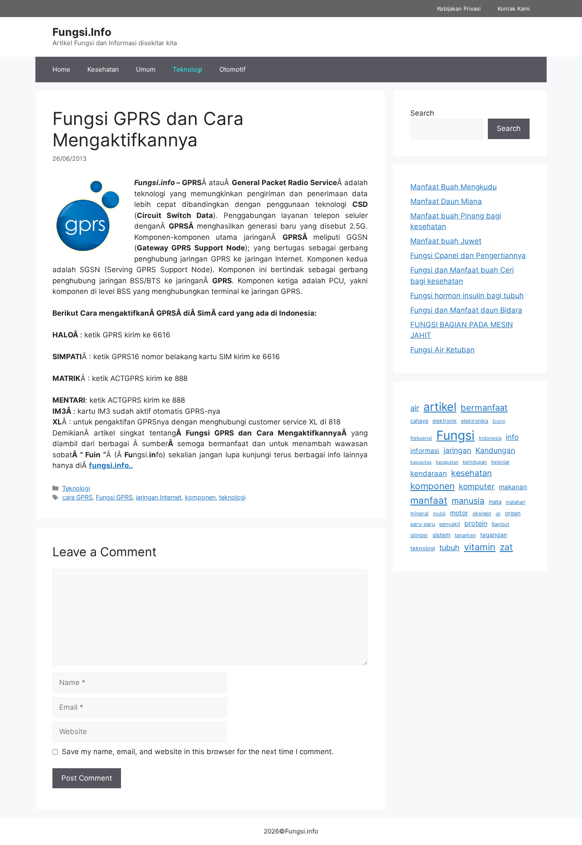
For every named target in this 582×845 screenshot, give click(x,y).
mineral (419, 513)
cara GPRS (77, 497)
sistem (441, 534)
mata (495, 501)
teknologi (232, 497)
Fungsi (455, 435)
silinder (419, 535)
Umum (146, 69)
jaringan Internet (159, 497)
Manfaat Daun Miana (446, 201)
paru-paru (422, 524)
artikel (440, 406)
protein (475, 523)
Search (422, 113)
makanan (513, 487)
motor (459, 513)
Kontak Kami (514, 8)
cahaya (419, 421)
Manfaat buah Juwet (445, 241)
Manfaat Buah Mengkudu (453, 187)
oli (498, 514)
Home (61, 69)
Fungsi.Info (81, 32)
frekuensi (421, 438)
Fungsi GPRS (114, 497)
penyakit (449, 524)
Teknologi (187, 69)
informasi (424, 451)
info (512, 437)
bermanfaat (484, 407)
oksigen (482, 513)
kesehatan (471, 473)
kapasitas (421, 462)
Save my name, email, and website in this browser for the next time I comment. (198, 751)
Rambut (500, 524)
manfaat (428, 500)
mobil (439, 514)
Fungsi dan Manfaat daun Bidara (466, 310)
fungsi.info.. (111, 465)
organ (513, 513)
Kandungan (495, 450)
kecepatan (447, 462)
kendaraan (428, 473)
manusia (468, 501)
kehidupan (475, 462)
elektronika (474, 421)
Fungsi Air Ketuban (442, 350)
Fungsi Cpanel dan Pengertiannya (468, 255)
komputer (477, 486)
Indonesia (490, 438)
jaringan (457, 450)
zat (506, 547)
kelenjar (500, 462)
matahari (515, 502)
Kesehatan (103, 69)
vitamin (480, 546)
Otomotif (232, 69)
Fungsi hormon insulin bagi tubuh (467, 295)
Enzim (499, 421)
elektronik (444, 421)
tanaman (465, 535)
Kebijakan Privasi (459, 8)
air (414, 407)
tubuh (449, 547)
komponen (200, 497)
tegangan (493, 534)
